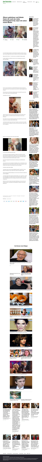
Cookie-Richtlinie (11, 457)
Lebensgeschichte (9, 453)
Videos (25, 453)
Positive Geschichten (24, 2)
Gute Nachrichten (7, 1)
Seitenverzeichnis (22, 457)
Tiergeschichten (21, 453)
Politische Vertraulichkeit (6, 457)
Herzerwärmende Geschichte (7, 196)
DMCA (15, 457)
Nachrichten (4, 453)
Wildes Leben (37, 2)
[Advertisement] (21, 11)
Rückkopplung (17, 457)
